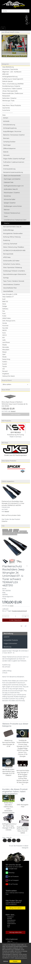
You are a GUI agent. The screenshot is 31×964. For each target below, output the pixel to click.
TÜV (8, 927)
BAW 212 (5, 301)
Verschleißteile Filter (10, 288)
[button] (27, 550)
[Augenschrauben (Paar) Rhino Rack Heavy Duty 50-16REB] (23, 820)
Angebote (5, 373)
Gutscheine (6, 110)
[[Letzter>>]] (18, 840)
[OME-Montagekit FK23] (23, 799)
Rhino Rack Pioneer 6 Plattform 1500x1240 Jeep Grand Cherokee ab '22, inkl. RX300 (15, 404)
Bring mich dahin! (15, 908)
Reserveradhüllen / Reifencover (12, 93)
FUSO (4, 316)
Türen (6, 216)
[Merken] (27, 566)
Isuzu (4, 333)
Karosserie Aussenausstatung (13, 172)
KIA (3, 337)
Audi (3, 299)
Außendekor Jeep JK (11, 189)
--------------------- (7, 103)
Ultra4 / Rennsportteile (10, 91)
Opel (3, 354)
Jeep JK (8, 837)
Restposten (6, 96)
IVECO (4, 335)
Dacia (4, 304)
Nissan (4, 352)
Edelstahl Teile (8, 182)
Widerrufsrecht (11, 923)
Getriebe (6, 165)
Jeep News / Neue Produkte (11, 105)
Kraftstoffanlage (8, 230)
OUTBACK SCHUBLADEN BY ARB (14, 250)
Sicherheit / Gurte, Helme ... (12, 264)
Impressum (10, 916)
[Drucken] (21, 626)
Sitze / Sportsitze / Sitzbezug (12, 267)
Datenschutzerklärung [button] (21, 957)
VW (3, 369)
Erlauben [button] (15, 961)
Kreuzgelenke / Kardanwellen (13, 233)
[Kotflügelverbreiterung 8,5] (8, 818)
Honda (4, 323)
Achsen (5, 118)
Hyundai (5, 328)
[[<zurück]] (9, 840)
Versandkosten (11, 920)
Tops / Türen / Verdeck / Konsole (13, 281)
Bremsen (6, 138)
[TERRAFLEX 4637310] (15, 547)
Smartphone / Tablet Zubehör (12, 88)
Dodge (4, 306)
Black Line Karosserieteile (12, 175)
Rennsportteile (8, 254)
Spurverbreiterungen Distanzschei (14, 274)
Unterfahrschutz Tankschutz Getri (15, 220)
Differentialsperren (9, 148)
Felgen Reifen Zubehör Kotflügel (14, 158)
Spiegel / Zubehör (10, 203)
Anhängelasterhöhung (9, 76)
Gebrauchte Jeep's (8, 376)
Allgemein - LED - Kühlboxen (11, 72)
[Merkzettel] (26, 21)
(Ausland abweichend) (19, 611)
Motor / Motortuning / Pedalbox (13, 247)
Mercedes (5, 347)
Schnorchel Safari (9, 199)
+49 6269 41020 (12, 868)
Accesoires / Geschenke (10, 69)
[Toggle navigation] (3, 28)
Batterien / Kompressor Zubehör (14, 135)
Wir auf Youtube (13, 884)
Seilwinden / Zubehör (9, 98)
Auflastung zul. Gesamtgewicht (12, 79)
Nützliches (7, 196)
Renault (5, 371)
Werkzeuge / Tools (8, 100)
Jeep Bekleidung (8, 67)
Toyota (4, 366)
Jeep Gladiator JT (8, 297)
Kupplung (6, 240)
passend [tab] (6, 637)
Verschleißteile (8, 291)
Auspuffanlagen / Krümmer (12, 131)
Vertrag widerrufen (15, 932)
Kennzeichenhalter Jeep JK (12, 227)
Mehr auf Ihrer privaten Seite (11, 515)
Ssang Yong (6, 359)
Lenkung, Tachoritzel (10, 244)
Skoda (4, 357)
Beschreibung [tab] (8, 633)
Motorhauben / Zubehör (12, 192)
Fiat (3, 311)
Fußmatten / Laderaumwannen (13, 162)
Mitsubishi (5, 349)
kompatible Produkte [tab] (11, 640)
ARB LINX (5, 74)
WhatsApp (11, 872)
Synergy (6, 278)
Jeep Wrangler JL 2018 (9, 294)
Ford (3, 313)
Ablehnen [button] (5, 961)
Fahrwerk (6, 155)
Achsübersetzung (9, 124)
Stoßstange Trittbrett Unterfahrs (14, 271)
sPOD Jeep (6, 257)
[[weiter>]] (14, 840)
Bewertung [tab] (7, 647)
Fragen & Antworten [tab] (10, 643)
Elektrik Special (7, 81)
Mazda (4, 345)
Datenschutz (11, 922)
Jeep (4, 115)
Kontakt (9, 918)
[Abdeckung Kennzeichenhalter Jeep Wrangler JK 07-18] (8, 733)
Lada (3, 340)
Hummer (5, 325)
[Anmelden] (26, 16)
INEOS (4, 330)
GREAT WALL (6, 318)
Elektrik (5, 152)
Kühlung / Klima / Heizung (12, 237)
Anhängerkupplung (9, 128)
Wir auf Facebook (13, 876)
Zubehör (7, 223)
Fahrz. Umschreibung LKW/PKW (13, 84)
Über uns (9, 941)
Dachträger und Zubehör (12, 179)
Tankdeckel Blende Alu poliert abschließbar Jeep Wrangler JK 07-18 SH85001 (8, 771)
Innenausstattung (9, 169)
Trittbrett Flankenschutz (12, 213)
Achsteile (6, 121)
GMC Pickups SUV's (8, 321)
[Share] (25, 626)
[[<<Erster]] (5, 840)
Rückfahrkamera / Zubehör (11, 86)
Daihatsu (5, 309)
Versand (13, 411)
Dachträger (7, 145)
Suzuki (4, 364)
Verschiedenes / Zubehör (11, 284)
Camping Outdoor (9, 141)
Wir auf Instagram (13, 880)
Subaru (4, 361)
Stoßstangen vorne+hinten (13, 206)
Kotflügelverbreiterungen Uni (14, 186)
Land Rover (6, 342)
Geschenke (6, 108)
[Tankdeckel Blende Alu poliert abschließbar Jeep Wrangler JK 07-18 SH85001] (8, 762)
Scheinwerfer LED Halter (11, 261)
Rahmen (7, 209)
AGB (8, 925)
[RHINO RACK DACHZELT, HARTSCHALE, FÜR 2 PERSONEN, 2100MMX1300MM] (8, 798)
